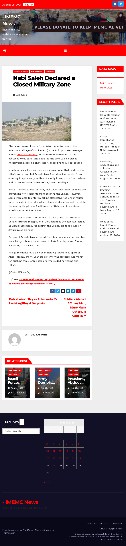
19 (60, 458)
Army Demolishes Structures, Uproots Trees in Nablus (110, 143)
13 (66, 451)
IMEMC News (17, 393)
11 (54, 451)
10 (47, 451)
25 (54, 465)
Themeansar (8, 533)
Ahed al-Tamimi (26, 154)
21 (73, 458)
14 (73, 451)
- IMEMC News (20, 502)
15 (79, 451)
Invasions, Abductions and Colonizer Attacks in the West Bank (109, 168)
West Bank (14, 374)
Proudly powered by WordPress (18, 530)
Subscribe (117, 523)
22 (79, 458)
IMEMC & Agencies (37, 334)
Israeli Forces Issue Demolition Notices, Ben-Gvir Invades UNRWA (110, 118)
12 (60, 451)
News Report (37, 71)
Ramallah (49, 71)
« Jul (47, 482)
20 (66, 458)
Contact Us (104, 523)
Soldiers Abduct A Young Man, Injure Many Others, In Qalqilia (75, 307)
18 (54, 458)
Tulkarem (73, 370)
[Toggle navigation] (65, 51)
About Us (90, 523)
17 (47, 458)
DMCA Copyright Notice (111, 529)
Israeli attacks (21, 71)
